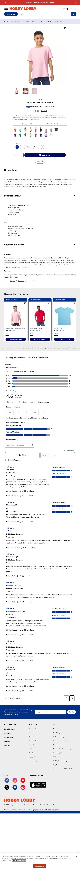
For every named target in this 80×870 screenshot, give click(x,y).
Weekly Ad (11, 14)
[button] (15, 129)
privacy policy (39, 810)
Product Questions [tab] (38, 357)
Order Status (33, 741)
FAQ (30, 749)
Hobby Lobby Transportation (63, 761)
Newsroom (57, 729)
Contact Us (32, 729)
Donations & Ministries (60, 741)
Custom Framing (58, 745)
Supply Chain (33, 757)
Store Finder (8, 737)
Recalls (31, 753)
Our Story (56, 733)
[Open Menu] (6, 9)
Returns (20, 281)
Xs (17, 147)
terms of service (51, 810)
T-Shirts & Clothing (29, 21)
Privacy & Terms (51, 805)
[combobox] (45, 14)
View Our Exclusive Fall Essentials (40, 2)
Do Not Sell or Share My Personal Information (32, 805)
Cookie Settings (39, 866)
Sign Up (71, 712)
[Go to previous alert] (5, 2)
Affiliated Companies (60, 757)
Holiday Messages (59, 737)
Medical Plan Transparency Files (63, 749)
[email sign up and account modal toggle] (67, 9)
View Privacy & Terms (19, 860)
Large (29, 147)
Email (38, 712)
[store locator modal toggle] (64, 9)
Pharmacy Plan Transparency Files (64, 753)
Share (39, 161)
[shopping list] (71, 9)
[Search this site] (73, 14)
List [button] (55, 124)
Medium (37, 147)
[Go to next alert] (76, 2)
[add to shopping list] (65, 28)
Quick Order (33, 745)
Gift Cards (7, 742)
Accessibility (33, 761)
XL (43, 147)
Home (6, 21)
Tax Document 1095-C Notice (63, 769)
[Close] (76, 856)
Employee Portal (58, 765)
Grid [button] (49, 124)
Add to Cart (46, 155)
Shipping (13, 281)
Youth (40, 21)
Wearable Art (15, 21)
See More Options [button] (16, 339)
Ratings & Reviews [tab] (15, 357)
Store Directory (9, 729)
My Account (8, 733)
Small (23, 147)
